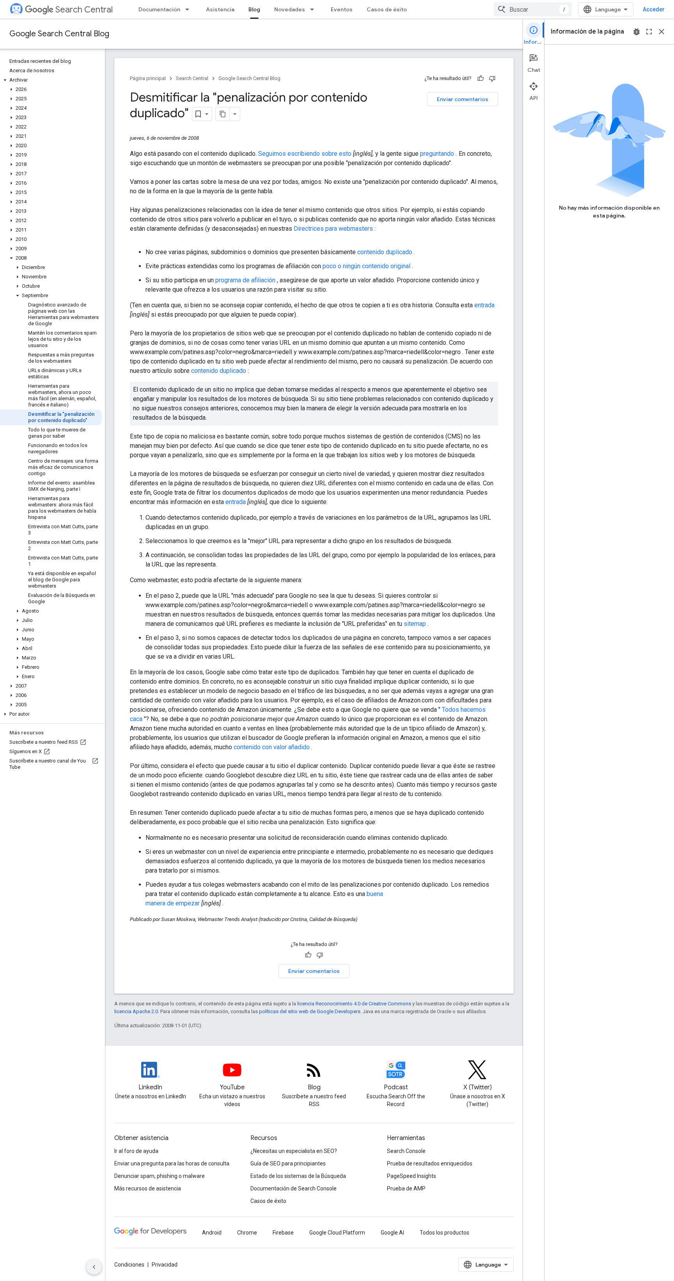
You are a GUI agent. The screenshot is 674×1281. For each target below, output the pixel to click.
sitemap (415, 623)
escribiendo (304, 153)
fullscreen (649, 31)
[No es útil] (492, 78)
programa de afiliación (246, 280)
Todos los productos (444, 1232)
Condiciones (129, 1264)
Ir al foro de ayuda (136, 1151)
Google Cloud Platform (337, 1232)
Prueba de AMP (406, 1188)
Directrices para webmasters (334, 228)
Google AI (392, 1232)
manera (156, 903)
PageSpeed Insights (411, 1176)
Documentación (159, 9)
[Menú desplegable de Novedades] (314, 9)
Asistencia (220, 9)
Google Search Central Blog (59, 34)
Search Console (406, 1151)
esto (346, 153)
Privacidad (164, 1264)
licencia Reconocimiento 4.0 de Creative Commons (354, 1004)
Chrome (247, 1232)
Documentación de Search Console (293, 1188)
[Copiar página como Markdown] (223, 114)
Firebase (283, 1232)
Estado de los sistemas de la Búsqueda (298, 1176)
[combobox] (533, 9)
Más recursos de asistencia (147, 1188)
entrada (484, 305)
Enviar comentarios (462, 99)
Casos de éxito (387, 9)
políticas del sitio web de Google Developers (309, 1011)
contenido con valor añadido (272, 747)
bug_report (636, 31)
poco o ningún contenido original (367, 266)
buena (375, 894)
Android (212, 1232)
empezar (188, 903)
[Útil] (480, 78)
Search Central (84, 9)
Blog (254, 9)
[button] (51, 80)
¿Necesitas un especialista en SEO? (293, 1151)
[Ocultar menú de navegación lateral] (94, 1267)
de (171, 903)
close (661, 31)
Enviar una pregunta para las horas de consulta (171, 1163)
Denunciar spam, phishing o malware (159, 1176)
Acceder (654, 9)
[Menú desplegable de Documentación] (189, 9)
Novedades (289, 9)
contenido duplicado (385, 252)
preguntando (438, 153)
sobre (330, 153)
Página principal (148, 78)
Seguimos (272, 153)
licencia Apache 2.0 (136, 1011)
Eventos (342, 9)
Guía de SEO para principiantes (288, 1163)
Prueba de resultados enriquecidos (429, 1163)
